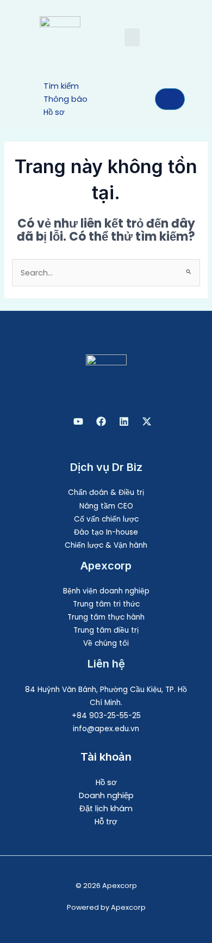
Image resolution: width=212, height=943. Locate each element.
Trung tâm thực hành (106, 617)
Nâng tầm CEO (106, 506)
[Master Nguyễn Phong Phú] (147, 421)
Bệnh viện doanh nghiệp (106, 591)
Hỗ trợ (106, 821)
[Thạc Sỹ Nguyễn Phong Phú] (101, 421)
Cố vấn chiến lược (106, 519)
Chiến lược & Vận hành (106, 545)
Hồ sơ (106, 782)
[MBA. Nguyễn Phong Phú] (124, 421)
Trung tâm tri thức (106, 604)
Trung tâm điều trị (106, 630)
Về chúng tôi (106, 643)
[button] (132, 37)
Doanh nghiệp (106, 795)
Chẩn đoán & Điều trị (106, 492)
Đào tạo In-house (106, 532)
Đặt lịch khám (106, 808)
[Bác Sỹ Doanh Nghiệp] (78, 421)
